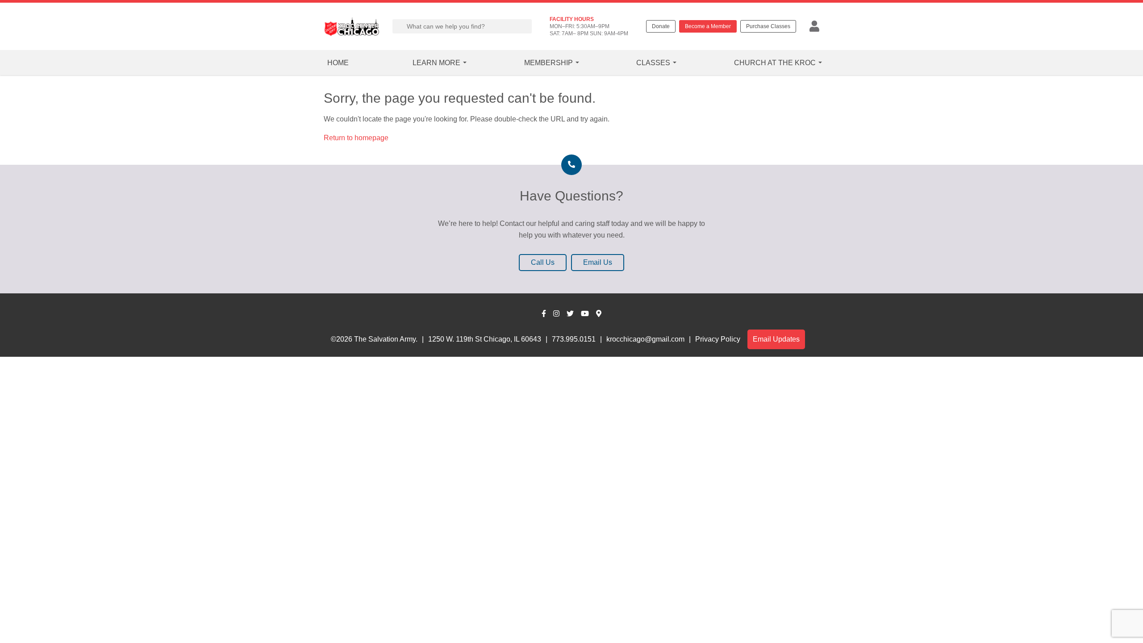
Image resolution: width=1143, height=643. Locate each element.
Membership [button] (548, 63)
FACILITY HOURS (572, 19)
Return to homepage (356, 138)
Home (338, 63)
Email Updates (776, 339)
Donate (661, 26)
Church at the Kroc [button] (775, 63)
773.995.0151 (574, 339)
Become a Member (708, 26)
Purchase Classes (768, 26)
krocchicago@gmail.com (645, 339)
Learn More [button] (436, 63)
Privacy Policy (717, 339)
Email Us (597, 262)
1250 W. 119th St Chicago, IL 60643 (484, 339)
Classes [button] (653, 63)
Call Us (543, 262)
